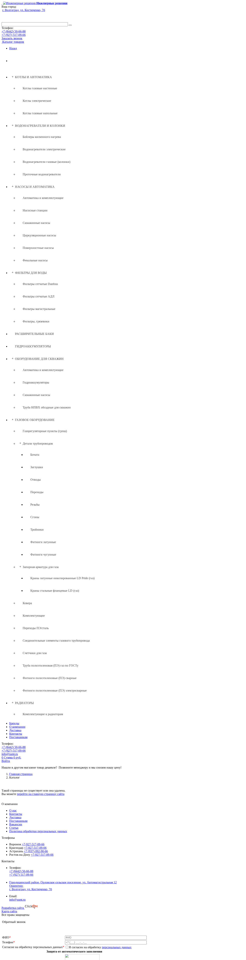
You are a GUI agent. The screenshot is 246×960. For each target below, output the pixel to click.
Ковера (27, 603)
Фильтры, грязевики (36, 321)
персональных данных (116, 947)
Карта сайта (9, 911)
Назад (13, 48)
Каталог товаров (13, 41)
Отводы (35, 479)
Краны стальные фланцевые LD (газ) (54, 590)
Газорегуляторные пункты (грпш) (45, 431)
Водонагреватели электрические (44, 149)
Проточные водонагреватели (42, 174)
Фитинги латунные (43, 542)
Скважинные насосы (36, 222)
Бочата (34, 454)
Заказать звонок (12, 38)
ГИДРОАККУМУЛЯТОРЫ (33, 346)
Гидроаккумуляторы (36, 382)
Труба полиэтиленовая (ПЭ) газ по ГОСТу (50, 665)
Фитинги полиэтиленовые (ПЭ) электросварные (55, 690)
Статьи (13, 827)
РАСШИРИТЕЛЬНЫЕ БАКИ (34, 333)
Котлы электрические (37, 100)
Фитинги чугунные (43, 554)
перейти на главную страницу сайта (40, 794)
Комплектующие (34, 615)
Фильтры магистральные (39, 309)
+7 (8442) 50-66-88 (14, 31)
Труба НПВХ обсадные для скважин (47, 407)
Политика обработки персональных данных (38, 831)
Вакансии (15, 824)
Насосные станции (35, 210)
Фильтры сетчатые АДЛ (38, 296)
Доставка (15, 730)
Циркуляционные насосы (39, 235)
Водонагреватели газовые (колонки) (46, 161)
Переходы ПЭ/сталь (36, 628)
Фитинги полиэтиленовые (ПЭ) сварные (49, 678)
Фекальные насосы (35, 260)
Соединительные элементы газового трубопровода (56, 640)
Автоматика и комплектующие (43, 198)
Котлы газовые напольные (40, 113)
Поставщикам (18, 737)
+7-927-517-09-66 (33, 844)
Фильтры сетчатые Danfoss (40, 284)
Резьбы (35, 504)
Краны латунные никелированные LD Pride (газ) (62, 578)
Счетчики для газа (35, 653)
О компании (17, 726)
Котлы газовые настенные (40, 88)
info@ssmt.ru (10, 754)
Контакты (15, 733)
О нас (13, 810)
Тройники (37, 529)
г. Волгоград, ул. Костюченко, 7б (23, 10)
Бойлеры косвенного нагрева (42, 136)
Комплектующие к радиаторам (43, 714)
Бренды (14, 723)
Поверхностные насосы (38, 247)
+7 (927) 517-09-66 (14, 34)
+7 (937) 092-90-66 (36, 851)
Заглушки (36, 467)
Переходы (36, 492)
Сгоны (34, 517)
